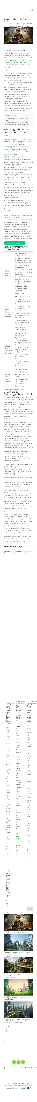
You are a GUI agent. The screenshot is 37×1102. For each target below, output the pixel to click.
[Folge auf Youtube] (23, 1062)
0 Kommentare (25, 26)
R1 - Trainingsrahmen (12, 26)
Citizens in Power (25, 60)
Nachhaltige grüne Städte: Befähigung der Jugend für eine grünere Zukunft (8, 885)
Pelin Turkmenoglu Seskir (15, 24)
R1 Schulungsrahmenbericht (14, 243)
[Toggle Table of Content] (29, 115)
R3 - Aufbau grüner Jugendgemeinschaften (23, 702)
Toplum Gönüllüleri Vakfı (11, 62)
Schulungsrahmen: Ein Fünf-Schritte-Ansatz (17, 119)
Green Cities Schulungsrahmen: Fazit (17, 124)
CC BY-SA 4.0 (19, 1088)
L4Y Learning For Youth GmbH (13, 58)
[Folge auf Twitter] (14, 1062)
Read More (18, 838)
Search (30, 909)
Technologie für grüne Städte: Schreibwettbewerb (18, 713)
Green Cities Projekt (22, 55)
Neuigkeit (9, 871)
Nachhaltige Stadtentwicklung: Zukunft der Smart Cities (8, 714)
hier (30, 208)
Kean (21, 62)
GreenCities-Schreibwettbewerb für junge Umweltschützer (29, 714)
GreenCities (26, 1086)
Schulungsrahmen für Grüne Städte (17, 122)
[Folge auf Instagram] (18, 1062)
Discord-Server (14, 541)
